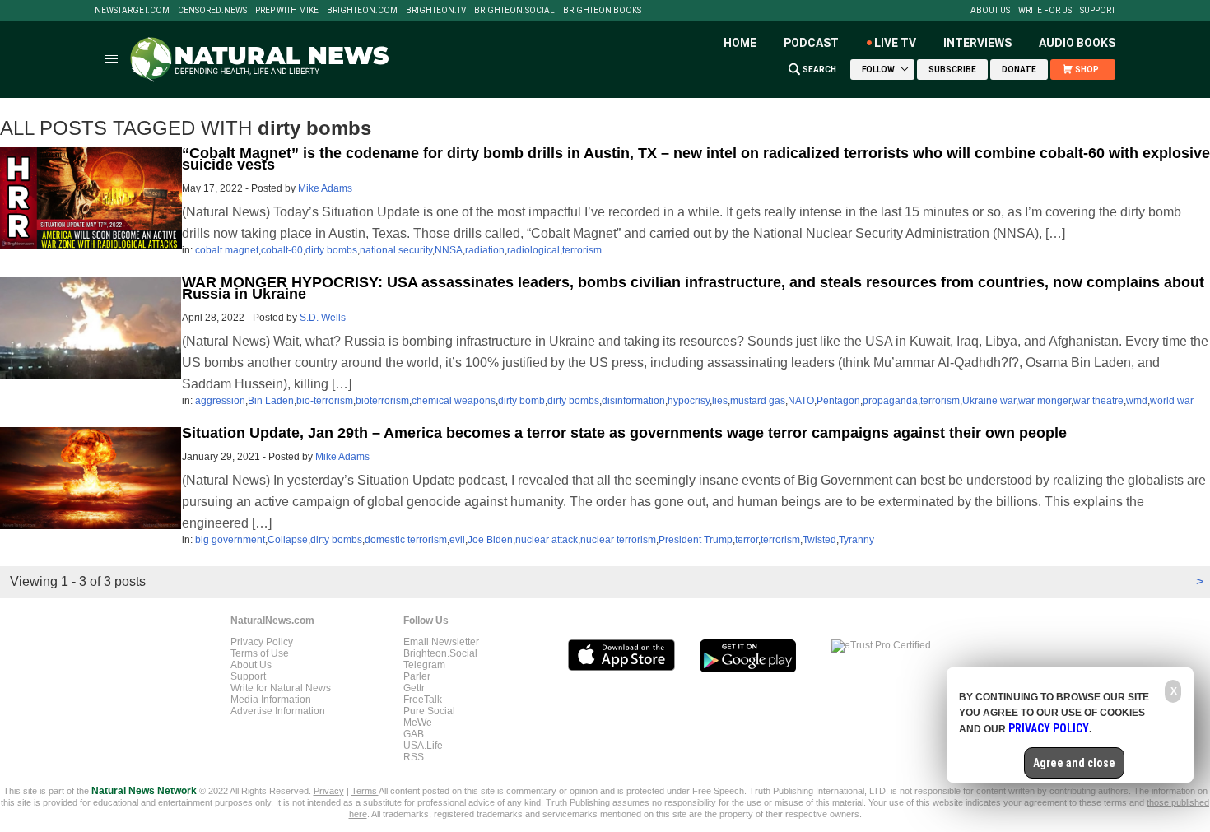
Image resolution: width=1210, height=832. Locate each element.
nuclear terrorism (618, 540)
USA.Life (423, 745)
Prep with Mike (287, 11)
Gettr (414, 688)
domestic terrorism (406, 540)
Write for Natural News (280, 688)
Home (740, 42)
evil (457, 540)
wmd (1136, 401)
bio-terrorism (324, 401)
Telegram (424, 665)
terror (746, 540)
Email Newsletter (441, 642)
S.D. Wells (323, 317)
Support (1097, 11)
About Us (990, 11)
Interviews (977, 42)
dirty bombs (331, 250)
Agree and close (1074, 762)
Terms (365, 791)
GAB (413, 734)
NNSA (449, 250)
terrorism (582, 250)
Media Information (270, 699)
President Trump (696, 540)
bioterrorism (382, 401)
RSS (413, 757)
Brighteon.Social (514, 11)
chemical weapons (454, 401)
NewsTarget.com (132, 11)
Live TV (895, 42)
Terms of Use (259, 653)
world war (1172, 401)
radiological (533, 250)
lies (720, 401)
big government (230, 540)
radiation (485, 250)
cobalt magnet (226, 250)
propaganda (890, 401)
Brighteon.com (362, 11)
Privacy (329, 791)
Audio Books (1077, 42)
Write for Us (1045, 11)
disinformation (633, 401)
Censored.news (212, 11)
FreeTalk (422, 699)
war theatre (1098, 401)
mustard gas (757, 401)
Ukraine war (989, 401)
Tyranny (856, 540)
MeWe (417, 722)
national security (396, 250)
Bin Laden (271, 401)
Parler (416, 676)
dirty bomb (521, 401)
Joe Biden (490, 540)
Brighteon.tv (436, 11)
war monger (1044, 401)
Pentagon (838, 401)
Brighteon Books (602, 11)
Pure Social (429, 711)
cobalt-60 (282, 250)
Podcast (811, 42)
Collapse (288, 540)
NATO (801, 401)
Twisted (819, 540)
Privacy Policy (261, 642)
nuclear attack (546, 540)
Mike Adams (325, 188)
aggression (220, 401)
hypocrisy (689, 401)
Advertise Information (277, 711)
